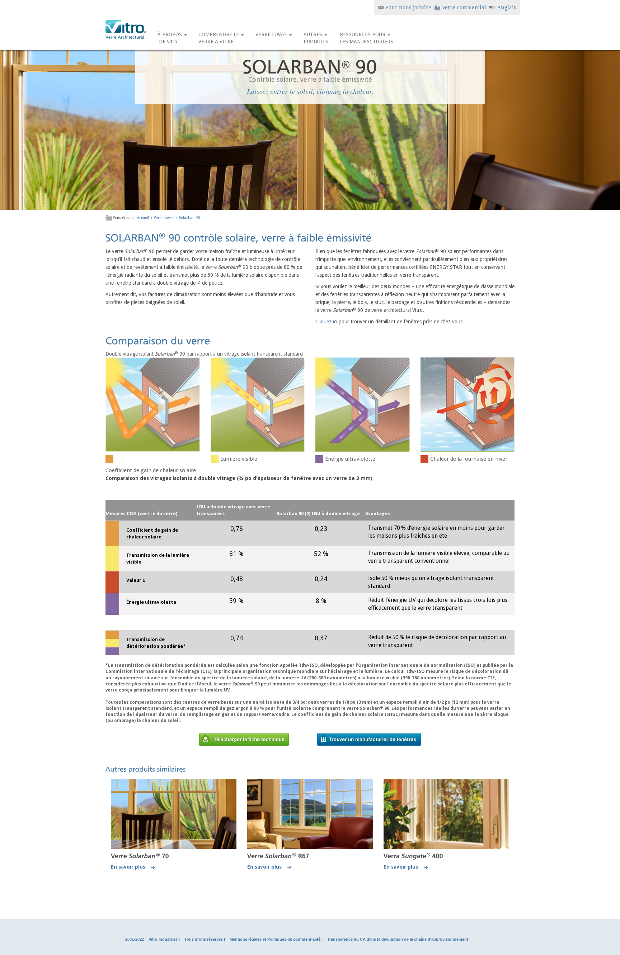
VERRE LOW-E (271, 34)
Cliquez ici (326, 321)
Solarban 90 (189, 217)
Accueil (143, 217)
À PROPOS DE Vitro (170, 38)
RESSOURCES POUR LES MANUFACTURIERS (366, 38)
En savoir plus (131, 867)
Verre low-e (164, 217)
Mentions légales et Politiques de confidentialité (275, 939)
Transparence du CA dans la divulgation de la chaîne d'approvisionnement (397, 939)
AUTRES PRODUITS (316, 38)
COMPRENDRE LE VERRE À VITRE (219, 38)
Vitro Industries (163, 939)
